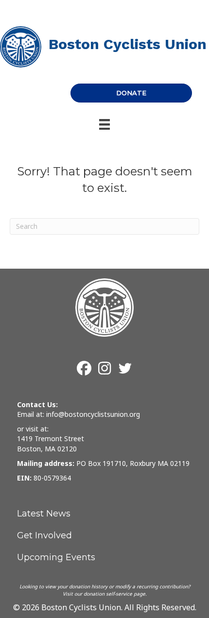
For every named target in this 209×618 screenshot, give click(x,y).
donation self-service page (114, 593)
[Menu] (104, 124)
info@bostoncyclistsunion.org (93, 414)
